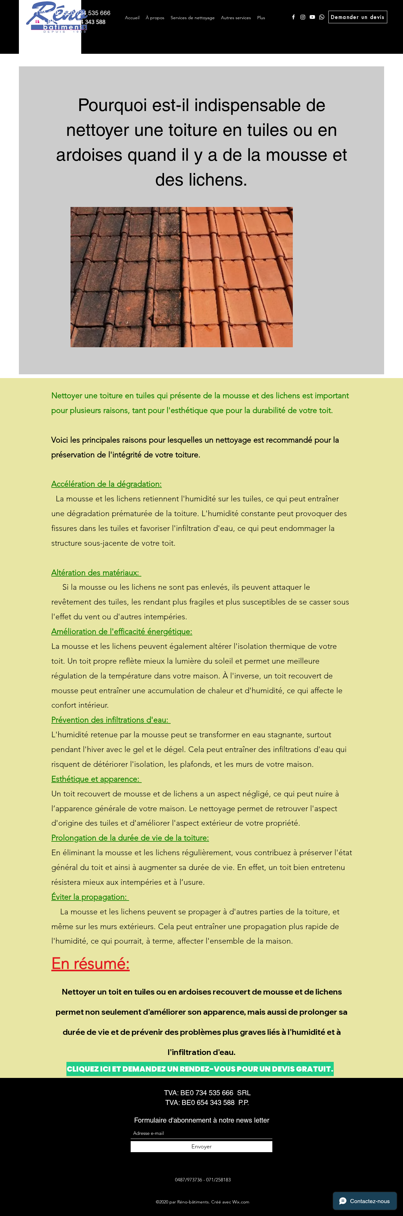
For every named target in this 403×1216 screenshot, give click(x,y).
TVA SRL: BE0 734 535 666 (73, 12)
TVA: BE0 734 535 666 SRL (207, 1093)
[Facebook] (293, 17)
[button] (192, 17)
